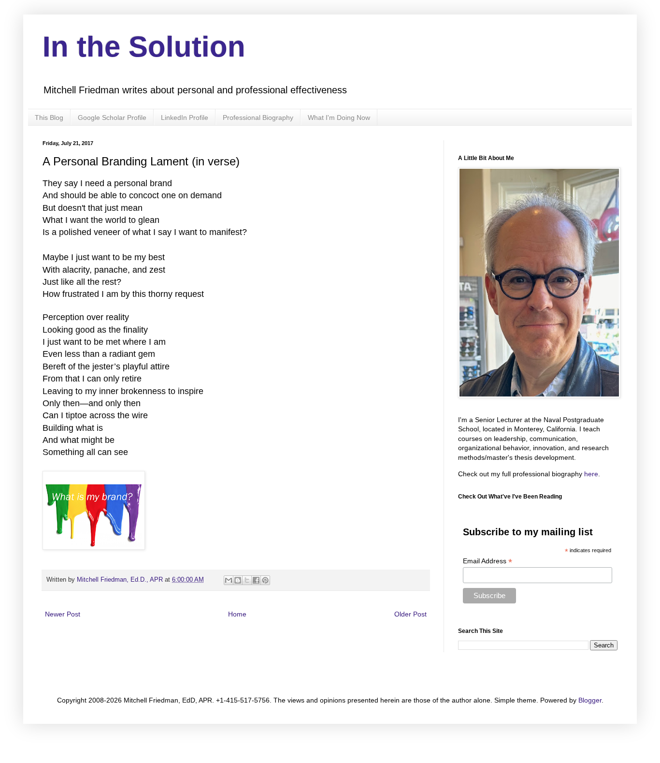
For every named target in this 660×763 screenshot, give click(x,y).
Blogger (590, 700)
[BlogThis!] (238, 580)
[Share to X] (247, 580)
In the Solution (144, 46)
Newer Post (62, 614)
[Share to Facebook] (256, 580)
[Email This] (228, 580)
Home (237, 614)
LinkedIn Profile (184, 117)
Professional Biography (258, 117)
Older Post (410, 614)
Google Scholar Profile (112, 117)
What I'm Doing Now (339, 117)
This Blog (49, 117)
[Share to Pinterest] (265, 580)
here (591, 474)
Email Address (487, 561)
